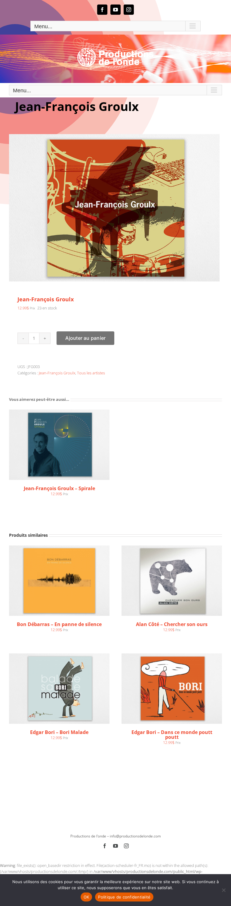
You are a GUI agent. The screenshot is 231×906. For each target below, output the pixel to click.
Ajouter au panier (85, 338)
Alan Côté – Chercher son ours (172, 624)
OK (86, 897)
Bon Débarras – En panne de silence (59, 624)
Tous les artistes (91, 373)
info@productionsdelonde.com (135, 836)
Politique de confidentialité (124, 897)
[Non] (223, 890)
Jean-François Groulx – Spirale (59, 488)
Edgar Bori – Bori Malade (59, 732)
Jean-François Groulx (57, 373)
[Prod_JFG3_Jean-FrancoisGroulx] (115, 207)
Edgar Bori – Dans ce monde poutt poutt (171, 734)
